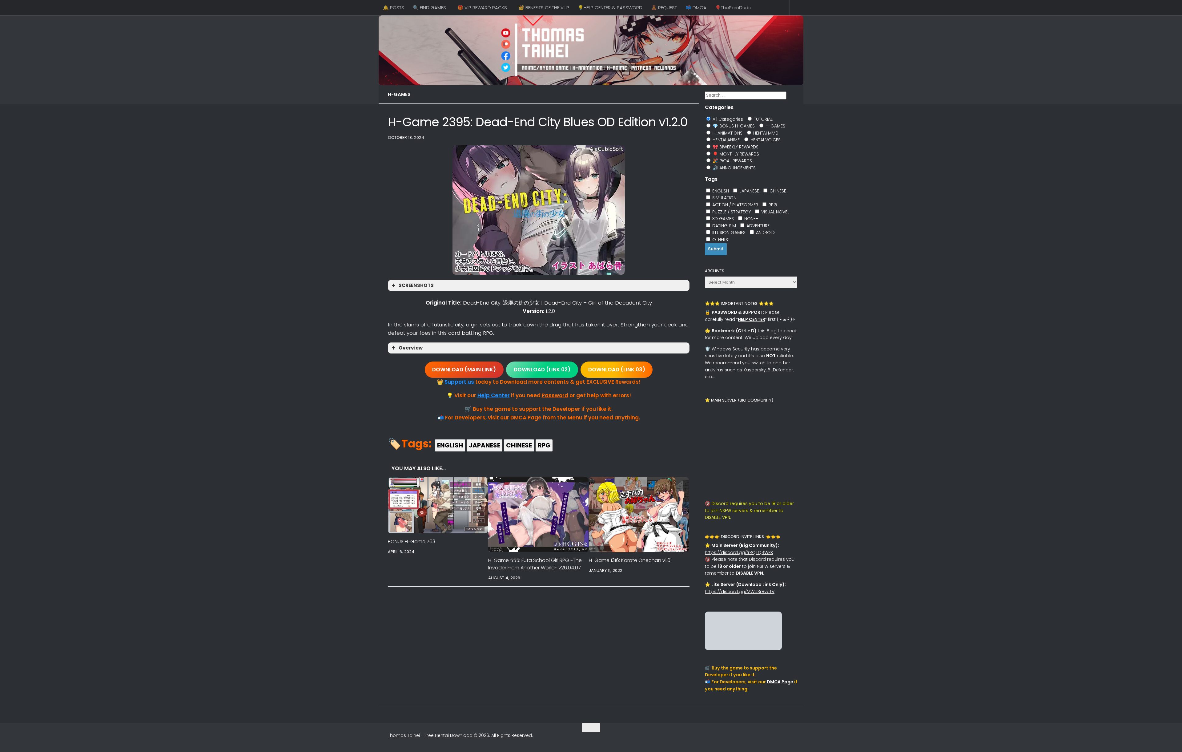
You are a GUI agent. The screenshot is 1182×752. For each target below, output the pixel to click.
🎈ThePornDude (733, 7)
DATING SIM (723, 226)
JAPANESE (484, 445)
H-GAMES (399, 94)
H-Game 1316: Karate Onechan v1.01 (630, 560)
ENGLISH (450, 445)
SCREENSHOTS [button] (416, 285)
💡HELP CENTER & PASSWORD (610, 7)
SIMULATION (723, 198)
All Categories (727, 119)
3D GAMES (722, 219)
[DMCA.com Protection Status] (743, 648)
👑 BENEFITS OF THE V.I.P (543, 7)
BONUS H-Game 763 (411, 541)
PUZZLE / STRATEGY (731, 212)
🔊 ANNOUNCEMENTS (733, 168)
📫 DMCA (695, 7)
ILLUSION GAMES (728, 232)
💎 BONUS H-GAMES (733, 126)
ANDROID (765, 232)
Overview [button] (411, 348)
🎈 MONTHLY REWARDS (735, 154)
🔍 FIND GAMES (429, 7)
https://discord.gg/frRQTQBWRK (739, 552)
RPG (544, 445)
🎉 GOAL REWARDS (731, 161)
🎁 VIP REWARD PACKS (482, 7)
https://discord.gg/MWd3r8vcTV (739, 591)
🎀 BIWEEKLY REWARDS (734, 147)
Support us (459, 382)
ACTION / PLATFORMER (734, 205)
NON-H (750, 219)
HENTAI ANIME (725, 140)
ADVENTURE (757, 226)
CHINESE (519, 445)
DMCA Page (780, 682)
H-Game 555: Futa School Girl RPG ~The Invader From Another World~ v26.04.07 (535, 564)
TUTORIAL (763, 119)
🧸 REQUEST (664, 7)
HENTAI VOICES (765, 140)
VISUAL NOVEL (774, 212)
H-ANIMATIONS (726, 133)
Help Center (493, 395)
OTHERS (719, 240)
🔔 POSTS (393, 7)
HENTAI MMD (765, 133)
